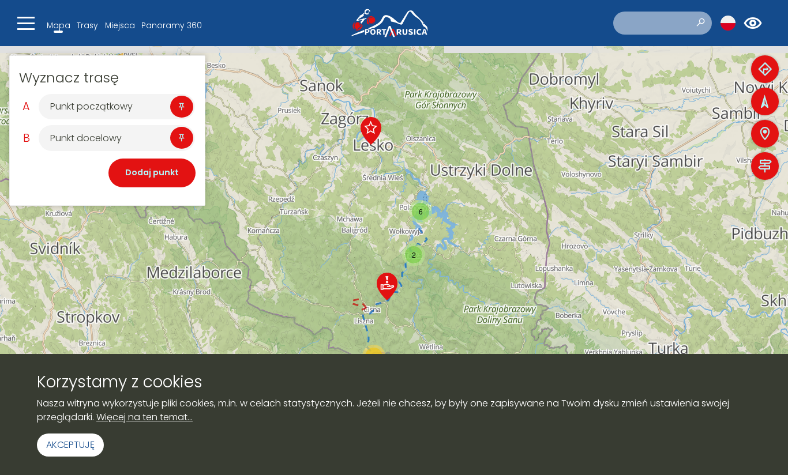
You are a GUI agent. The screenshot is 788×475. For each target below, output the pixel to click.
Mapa (58, 25)
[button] (371, 131)
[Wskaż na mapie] (181, 107)
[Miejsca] (765, 134)
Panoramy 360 (171, 25)
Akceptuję (70, 444)
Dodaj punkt (152, 172)
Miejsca (120, 25)
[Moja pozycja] (765, 101)
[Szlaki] (765, 166)
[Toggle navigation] (26, 23)
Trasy (87, 25)
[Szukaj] (700, 23)
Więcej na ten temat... (144, 417)
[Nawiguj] (765, 69)
